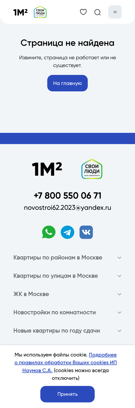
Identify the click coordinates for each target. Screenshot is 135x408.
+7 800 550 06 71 (67, 195)
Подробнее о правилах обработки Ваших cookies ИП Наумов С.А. (65, 362)
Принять (67, 394)
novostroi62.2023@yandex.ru (67, 207)
